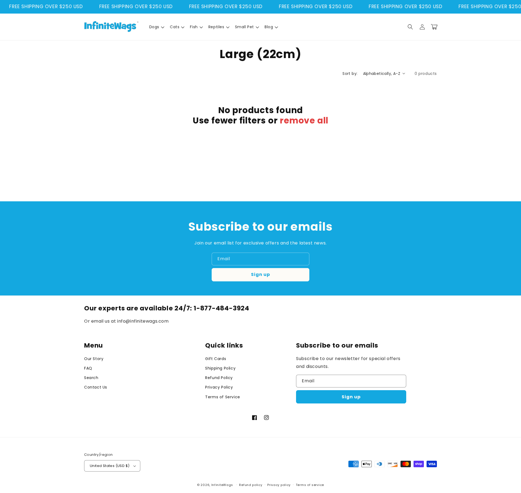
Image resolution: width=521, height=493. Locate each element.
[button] (156, 27)
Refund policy (250, 485)
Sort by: (349, 73)
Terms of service (310, 485)
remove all (304, 120)
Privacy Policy (219, 387)
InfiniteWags (222, 485)
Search (91, 377)
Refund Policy (219, 377)
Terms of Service (222, 397)
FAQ (88, 368)
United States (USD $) (109, 465)
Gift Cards (215, 358)
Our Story (93, 358)
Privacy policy (279, 485)
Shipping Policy (220, 368)
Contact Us (95, 387)
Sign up (260, 274)
